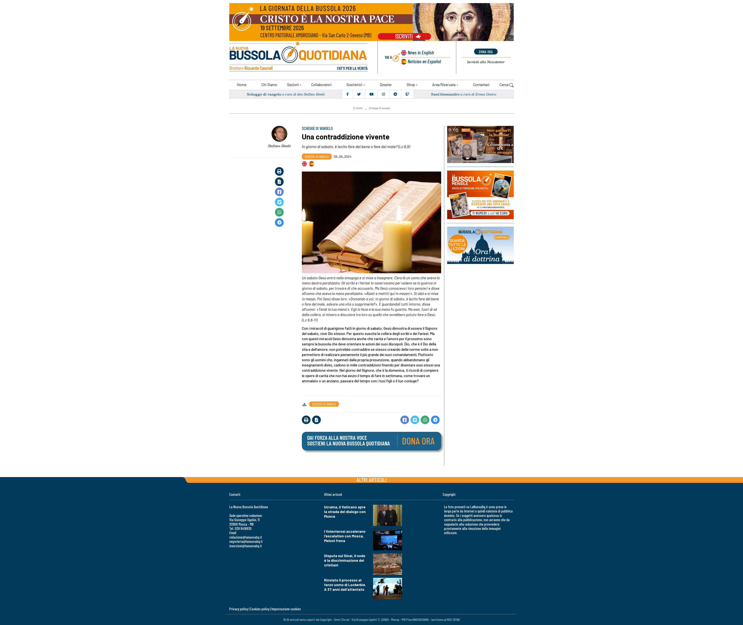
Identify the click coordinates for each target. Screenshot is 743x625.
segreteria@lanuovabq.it (246, 541)
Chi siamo (269, 84)
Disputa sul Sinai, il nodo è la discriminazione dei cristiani (344, 560)
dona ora (486, 51)
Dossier (386, 84)
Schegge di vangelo (264, 94)
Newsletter (486, 62)
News (421, 52)
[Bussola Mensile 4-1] (480, 144)
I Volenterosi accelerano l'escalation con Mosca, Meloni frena (345, 536)
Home (241, 84)
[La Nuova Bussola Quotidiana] (299, 57)
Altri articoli (372, 479)
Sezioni (293, 84)
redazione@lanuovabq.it (245, 537)
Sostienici (354, 84)
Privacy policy (238, 609)
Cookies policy (259, 609)
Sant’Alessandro (445, 94)
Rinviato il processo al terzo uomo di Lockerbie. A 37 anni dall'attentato (345, 585)
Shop (411, 84)
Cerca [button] (504, 84)
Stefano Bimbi (279, 145)
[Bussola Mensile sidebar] (480, 195)
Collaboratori (321, 84)
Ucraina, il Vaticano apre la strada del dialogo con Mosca (345, 511)
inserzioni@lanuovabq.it (245, 546)
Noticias (424, 61)
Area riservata (443, 84)
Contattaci (481, 84)
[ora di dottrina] (480, 245)
